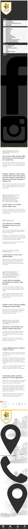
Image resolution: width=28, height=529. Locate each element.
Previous (4, 404)
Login (3, 145)
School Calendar (9, 29)
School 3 (10, 515)
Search (4, 54)
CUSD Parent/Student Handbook (12, 39)
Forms (7, 52)
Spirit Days (8, 32)
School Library (9, 35)
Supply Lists (8, 31)
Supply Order (8, 46)
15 (22, 404)
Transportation (9, 38)
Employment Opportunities (11, 47)
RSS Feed (5, 401)
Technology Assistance (10, 51)
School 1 (2, 515)
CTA (7, 49)
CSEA (7, 50)
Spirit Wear (8, 30)
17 (2, 406)
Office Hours (8, 25)
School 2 (6, 515)
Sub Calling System (10, 45)
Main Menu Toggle (4, 16)
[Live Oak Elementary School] (6, 9)
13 (16, 404)
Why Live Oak (9, 20)
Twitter (7, 115)
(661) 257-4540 (4, 513)
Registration (8, 27)
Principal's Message (10, 22)
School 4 (14, 515)
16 (24, 404)
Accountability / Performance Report (13, 23)
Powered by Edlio (5, 517)
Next (5, 406)
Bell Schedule (8, 24)
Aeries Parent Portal (10, 36)
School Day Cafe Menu (10, 37)
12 (13, 404)
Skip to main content (5, 1)
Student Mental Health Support (12, 42)
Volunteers (8, 33)
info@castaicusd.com (5, 514)
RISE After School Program (11, 40)
